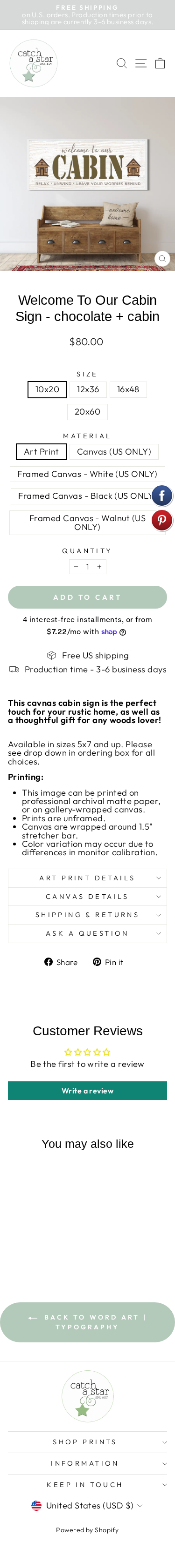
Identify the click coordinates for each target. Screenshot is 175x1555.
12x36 (88, 389)
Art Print (41, 451)
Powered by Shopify (87, 1530)
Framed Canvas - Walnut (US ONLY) (87, 522)
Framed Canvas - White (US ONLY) (87, 474)
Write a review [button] (87, 1090)
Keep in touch (85, 1484)
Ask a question (87, 933)
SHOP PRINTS (85, 1441)
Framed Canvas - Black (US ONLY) (87, 495)
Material (87, 436)
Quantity (87, 551)
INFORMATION (85, 1463)
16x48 (128, 389)
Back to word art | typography (94, 1322)
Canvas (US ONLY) (114, 451)
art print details (87, 877)
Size (87, 374)
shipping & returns (87, 914)
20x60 (87, 411)
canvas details (87, 896)
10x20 (47, 389)
